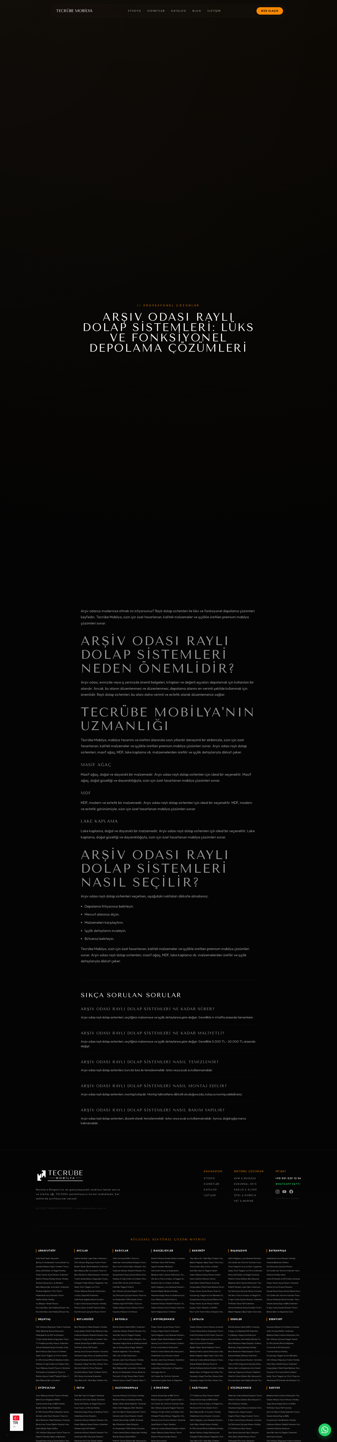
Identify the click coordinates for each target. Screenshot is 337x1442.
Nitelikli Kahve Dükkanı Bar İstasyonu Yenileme (245, 1399)
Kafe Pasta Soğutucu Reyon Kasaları (89, 1299)
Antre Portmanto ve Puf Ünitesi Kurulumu (283, 1279)
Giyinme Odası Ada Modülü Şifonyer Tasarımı (245, 1380)
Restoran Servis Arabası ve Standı (165, 1283)
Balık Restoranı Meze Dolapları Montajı (90, 1327)
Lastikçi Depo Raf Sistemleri (86, 1295)
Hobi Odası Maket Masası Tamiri (242, 1436)
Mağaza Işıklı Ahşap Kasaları (240, 1412)
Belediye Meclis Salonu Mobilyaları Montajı (284, 1335)
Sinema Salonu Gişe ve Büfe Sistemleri (282, 1303)
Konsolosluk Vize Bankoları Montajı (281, 1420)
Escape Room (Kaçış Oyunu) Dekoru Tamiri (130, 1274)
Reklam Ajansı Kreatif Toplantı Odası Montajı (91, 1307)
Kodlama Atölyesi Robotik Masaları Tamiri (130, 1270)
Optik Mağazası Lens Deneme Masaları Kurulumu (168, 1287)
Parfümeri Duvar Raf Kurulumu (279, 1408)
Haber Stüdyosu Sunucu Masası (163, 1364)
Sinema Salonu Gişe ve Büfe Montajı (50, 1403)
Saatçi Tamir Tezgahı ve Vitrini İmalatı (51, 1355)
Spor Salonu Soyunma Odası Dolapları (243, 1432)
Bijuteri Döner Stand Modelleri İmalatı (166, 1339)
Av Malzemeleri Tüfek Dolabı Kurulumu (129, 1428)
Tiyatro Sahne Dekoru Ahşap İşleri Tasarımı (53, 1339)
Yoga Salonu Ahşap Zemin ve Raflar (281, 1403)
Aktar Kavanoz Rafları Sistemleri (280, 1331)
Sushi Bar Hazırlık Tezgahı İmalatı (203, 1270)
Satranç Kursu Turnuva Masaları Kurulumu (91, 1351)
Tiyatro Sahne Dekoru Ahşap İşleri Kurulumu (91, 1279)
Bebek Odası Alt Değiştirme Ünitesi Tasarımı (207, 1372)
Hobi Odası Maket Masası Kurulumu (204, 1283)
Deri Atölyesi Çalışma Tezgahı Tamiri (128, 1291)
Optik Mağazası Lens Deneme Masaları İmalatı (168, 1335)
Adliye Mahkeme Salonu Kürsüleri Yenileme (284, 1299)
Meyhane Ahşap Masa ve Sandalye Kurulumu (168, 1295)
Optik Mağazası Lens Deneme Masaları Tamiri (207, 1420)
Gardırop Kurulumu (274, 1436)
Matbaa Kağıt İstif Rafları (85, 1428)
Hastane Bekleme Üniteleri (278, 1262)
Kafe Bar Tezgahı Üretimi (123, 1287)
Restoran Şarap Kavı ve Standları (49, 1283)
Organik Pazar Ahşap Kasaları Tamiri (243, 1416)
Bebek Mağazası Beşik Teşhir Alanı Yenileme (207, 1355)
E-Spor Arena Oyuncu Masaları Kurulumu (244, 1420)
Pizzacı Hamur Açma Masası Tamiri (165, 1327)
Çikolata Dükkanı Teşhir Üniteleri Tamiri (90, 1372)
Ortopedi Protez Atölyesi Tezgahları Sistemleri (207, 1436)
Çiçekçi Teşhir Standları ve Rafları (204, 1307)
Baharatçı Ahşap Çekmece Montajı (242, 1347)
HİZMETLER (211, 1184)
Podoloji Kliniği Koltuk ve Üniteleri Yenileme (91, 1339)
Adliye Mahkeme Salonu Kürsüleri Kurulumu (91, 1360)
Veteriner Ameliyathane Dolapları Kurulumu (130, 1262)
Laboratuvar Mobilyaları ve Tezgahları (167, 1368)
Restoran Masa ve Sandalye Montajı (127, 1399)
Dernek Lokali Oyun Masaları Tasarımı (52, 1416)
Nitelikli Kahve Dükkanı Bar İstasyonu (243, 1279)
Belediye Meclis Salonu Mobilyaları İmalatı (207, 1351)
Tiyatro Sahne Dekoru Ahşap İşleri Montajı (130, 1432)
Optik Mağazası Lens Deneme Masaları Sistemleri (245, 1258)
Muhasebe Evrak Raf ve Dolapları (50, 1335)
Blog (196, 10)
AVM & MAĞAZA (245, 1178)
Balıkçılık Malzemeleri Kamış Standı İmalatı (130, 1372)
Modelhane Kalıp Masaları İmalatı (165, 1355)
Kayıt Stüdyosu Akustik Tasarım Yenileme (53, 1368)
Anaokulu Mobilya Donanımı (278, 1428)
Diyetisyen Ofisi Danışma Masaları (88, 1436)
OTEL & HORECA (245, 1195)
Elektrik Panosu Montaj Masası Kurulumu (168, 1258)
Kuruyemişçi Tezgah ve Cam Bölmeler (282, 1355)
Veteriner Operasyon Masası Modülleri (244, 1372)
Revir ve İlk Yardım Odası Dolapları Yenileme (130, 1339)
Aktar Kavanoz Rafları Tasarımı (126, 1258)
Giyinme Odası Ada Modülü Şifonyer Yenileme (53, 1307)
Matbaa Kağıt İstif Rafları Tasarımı (127, 1303)
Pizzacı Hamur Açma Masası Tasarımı (205, 1291)
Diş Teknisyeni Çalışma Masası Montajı (244, 1424)
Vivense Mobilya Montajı (277, 1351)
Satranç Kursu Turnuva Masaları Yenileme (168, 1420)
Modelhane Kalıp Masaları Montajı (281, 1258)
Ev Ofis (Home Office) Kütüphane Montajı (206, 1428)
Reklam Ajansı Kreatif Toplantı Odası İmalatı (168, 1399)
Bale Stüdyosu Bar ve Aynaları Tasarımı (90, 1270)
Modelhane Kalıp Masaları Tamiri (50, 1295)
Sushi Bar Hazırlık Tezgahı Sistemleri (282, 1432)
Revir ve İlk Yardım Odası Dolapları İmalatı (207, 1311)
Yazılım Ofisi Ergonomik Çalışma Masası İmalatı (207, 1339)
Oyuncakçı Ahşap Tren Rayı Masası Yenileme (91, 1364)
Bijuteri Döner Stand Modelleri (48, 1408)
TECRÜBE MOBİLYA (74, 11)
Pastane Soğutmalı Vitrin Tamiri (49, 1291)
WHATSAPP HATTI (288, 1184)
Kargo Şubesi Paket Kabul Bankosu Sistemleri (91, 1331)
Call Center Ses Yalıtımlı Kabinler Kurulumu (245, 1262)
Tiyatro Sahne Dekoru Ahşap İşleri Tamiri (206, 1331)
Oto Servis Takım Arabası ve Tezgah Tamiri (245, 1295)
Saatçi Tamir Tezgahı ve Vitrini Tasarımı (283, 1376)
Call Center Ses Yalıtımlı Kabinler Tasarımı (284, 1295)
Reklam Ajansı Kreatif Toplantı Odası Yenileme (53, 1376)
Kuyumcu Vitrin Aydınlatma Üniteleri (282, 1372)
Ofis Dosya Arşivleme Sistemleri (87, 1376)
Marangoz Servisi (158, 1372)
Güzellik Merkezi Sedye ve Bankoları (51, 1436)
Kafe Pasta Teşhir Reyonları (47, 1258)
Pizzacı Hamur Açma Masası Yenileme (282, 1283)
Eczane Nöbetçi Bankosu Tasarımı (203, 1364)
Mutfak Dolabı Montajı (45, 1299)
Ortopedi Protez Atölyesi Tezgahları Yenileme (91, 1283)
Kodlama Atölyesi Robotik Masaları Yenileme (168, 1303)
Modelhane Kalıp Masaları (85, 1416)
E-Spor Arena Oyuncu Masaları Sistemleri (245, 1299)
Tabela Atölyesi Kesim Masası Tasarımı (167, 1307)
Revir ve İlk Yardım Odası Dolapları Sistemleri (130, 1266)
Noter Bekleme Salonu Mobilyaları (50, 1331)
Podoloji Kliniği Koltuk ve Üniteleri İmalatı (53, 1364)
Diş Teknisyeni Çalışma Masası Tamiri (90, 1311)
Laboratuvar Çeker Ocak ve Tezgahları (167, 1380)
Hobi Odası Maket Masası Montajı (204, 1424)
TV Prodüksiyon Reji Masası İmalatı (204, 1395)
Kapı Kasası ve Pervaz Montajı (87, 1408)
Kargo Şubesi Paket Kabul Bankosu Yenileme (284, 1368)
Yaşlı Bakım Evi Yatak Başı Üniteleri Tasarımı (207, 1258)
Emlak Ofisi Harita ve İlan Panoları (127, 1283)
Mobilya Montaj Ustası (276, 1274)
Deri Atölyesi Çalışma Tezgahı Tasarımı (167, 1408)
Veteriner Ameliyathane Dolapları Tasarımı (207, 1360)
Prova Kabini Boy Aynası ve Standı (204, 1266)
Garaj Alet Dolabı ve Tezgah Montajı (51, 1270)
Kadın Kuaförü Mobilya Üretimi (203, 1279)
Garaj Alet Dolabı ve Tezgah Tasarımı (89, 1403)
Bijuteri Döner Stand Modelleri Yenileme (129, 1403)
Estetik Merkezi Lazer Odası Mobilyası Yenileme (245, 1287)
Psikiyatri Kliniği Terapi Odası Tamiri (128, 1376)
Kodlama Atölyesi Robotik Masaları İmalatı (91, 1335)
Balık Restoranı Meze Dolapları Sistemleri (245, 1343)
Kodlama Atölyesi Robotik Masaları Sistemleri (130, 1331)
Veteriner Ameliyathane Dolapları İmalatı (168, 1428)
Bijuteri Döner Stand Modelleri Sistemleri (91, 1266)
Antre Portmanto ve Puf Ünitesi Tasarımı (206, 1335)
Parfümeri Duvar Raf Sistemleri (241, 1303)
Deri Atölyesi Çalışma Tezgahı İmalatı (282, 1339)
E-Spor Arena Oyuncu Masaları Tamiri (282, 1307)
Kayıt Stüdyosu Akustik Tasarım (164, 1299)
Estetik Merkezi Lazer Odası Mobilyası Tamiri (91, 1258)
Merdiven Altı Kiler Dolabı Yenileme (89, 1399)
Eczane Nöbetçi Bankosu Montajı (164, 1291)
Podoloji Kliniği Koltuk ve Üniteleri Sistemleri (168, 1412)
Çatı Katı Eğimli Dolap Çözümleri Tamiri (129, 1412)
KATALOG (210, 1189)
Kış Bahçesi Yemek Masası (47, 1303)
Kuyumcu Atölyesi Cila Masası (125, 1311)
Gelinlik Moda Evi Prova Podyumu (88, 1368)
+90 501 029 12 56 (288, 1178)
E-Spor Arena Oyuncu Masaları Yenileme (245, 1360)
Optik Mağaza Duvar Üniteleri (163, 1311)
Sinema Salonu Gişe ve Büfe (278, 1416)
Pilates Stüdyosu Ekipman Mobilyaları (90, 1291)
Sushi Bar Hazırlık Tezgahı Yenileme (89, 1395)
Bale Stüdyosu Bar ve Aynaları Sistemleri (52, 1287)
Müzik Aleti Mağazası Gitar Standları (128, 1408)
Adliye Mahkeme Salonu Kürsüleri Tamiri (245, 1307)
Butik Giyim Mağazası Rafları (48, 1399)
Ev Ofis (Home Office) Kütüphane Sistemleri (53, 1360)
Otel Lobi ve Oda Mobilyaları (125, 1355)
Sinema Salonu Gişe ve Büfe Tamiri (165, 1395)
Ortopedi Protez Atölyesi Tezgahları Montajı (168, 1416)
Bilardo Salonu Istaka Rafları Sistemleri (129, 1327)
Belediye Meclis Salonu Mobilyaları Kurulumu (168, 1274)
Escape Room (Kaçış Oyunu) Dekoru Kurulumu (284, 1291)
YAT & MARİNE (244, 1201)
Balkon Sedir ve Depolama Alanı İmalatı (244, 1368)
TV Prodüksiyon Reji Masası (240, 1428)
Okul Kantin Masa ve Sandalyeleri (165, 1270)
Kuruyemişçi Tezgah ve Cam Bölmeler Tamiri (207, 1295)
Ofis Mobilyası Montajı (237, 1403)
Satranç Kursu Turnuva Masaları (280, 1287)
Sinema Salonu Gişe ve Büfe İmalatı (204, 1399)
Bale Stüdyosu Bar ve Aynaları (48, 1380)
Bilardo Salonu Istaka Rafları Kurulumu (243, 1327)
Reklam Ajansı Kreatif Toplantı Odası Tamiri (130, 1380)
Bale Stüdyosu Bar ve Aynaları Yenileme (129, 1368)
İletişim (214, 10)
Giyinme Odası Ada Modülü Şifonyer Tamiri (245, 1339)
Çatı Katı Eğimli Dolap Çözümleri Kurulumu (284, 1412)
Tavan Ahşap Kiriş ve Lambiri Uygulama (245, 1266)
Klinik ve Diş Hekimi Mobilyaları (164, 1347)
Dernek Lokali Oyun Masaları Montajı (128, 1360)
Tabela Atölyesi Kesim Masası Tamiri (128, 1307)
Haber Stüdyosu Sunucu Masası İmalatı (205, 1274)
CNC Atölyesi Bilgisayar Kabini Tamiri (90, 1262)
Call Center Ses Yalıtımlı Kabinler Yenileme (284, 1270)
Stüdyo (134, 10)
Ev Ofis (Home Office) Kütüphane (280, 1343)
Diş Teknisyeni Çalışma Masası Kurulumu (245, 1291)
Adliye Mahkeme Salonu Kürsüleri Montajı (207, 1368)
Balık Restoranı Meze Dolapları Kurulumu (53, 1420)
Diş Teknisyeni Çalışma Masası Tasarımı (129, 1295)
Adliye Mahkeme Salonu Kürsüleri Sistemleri (53, 1347)
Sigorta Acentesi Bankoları (162, 1266)
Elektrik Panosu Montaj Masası (164, 1436)
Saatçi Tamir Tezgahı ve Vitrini (87, 1287)
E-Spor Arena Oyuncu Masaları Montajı (90, 1303)
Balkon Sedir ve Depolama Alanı (280, 1311)
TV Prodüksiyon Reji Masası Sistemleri (52, 1343)
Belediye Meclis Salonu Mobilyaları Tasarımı (284, 1395)
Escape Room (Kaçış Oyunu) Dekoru (127, 1364)
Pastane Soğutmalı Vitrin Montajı (126, 1351)
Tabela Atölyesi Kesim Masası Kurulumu (206, 1327)
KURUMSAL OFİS (245, 1184)
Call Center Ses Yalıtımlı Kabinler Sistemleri (168, 1403)
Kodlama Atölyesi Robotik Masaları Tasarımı (91, 1432)
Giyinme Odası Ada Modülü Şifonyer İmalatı (53, 1311)
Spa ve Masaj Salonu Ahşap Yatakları (128, 1347)
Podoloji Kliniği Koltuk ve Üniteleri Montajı (130, 1279)
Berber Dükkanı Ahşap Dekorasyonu (204, 1432)
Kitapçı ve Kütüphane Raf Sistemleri (243, 1331)
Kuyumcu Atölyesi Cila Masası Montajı (128, 1395)
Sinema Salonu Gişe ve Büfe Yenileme (128, 1420)
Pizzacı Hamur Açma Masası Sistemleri (52, 1274)
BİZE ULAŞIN (269, 10)
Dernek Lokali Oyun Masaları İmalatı (128, 1416)
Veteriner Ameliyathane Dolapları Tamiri (245, 1395)
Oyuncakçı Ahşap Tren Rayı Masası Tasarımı (207, 1380)
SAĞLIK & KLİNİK (245, 1189)
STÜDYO (209, 1178)
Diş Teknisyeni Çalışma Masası (279, 1266)
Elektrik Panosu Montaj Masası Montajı (52, 1279)
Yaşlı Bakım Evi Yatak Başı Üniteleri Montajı (91, 1380)
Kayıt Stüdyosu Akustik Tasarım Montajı (52, 1395)
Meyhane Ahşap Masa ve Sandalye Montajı (91, 1355)
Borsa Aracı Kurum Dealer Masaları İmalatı (53, 1424)
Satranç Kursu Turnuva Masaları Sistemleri (168, 1343)
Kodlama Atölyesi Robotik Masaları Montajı (91, 1420)
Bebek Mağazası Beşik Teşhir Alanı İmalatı (245, 1311)
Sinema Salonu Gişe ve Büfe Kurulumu (89, 1343)
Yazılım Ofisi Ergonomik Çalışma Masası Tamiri (245, 1364)
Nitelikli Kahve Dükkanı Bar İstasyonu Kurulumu (168, 1351)
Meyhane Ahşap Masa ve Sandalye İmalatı (130, 1343)
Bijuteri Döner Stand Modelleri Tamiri (205, 1347)
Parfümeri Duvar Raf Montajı (163, 1262)
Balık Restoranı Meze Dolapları (126, 1424)
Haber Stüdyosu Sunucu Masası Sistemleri (91, 1424)
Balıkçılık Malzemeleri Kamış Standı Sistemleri (53, 1262)
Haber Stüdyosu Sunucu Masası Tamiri (166, 1432)
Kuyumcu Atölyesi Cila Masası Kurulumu (283, 1327)
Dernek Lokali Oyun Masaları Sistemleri (167, 1360)
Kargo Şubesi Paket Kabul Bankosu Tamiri (207, 1287)
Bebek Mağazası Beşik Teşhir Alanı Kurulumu (207, 1262)
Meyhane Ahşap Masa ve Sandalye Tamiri (91, 1412)
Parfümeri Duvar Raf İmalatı (86, 1347)
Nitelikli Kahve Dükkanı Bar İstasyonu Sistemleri (245, 1376)
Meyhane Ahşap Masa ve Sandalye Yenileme (245, 1408)
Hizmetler (156, 10)
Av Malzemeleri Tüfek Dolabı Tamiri (128, 1299)
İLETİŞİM (210, 1195)
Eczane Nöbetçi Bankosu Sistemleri (242, 1355)
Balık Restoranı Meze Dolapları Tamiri (244, 1351)
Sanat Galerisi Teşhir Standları (163, 1424)
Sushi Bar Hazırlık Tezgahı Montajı (127, 1335)
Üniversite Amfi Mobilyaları (278, 1347)
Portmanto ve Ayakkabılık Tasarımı (50, 1372)
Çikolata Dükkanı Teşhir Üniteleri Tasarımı (53, 1266)
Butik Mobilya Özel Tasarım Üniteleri (51, 1351)
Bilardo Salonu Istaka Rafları (124, 1436)
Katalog (178, 10)
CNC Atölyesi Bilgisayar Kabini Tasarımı (53, 1432)
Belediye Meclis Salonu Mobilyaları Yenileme (245, 1283)
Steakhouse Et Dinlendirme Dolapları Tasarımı (284, 1380)
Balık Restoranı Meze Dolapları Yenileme (91, 1274)
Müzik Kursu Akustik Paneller (202, 1343)
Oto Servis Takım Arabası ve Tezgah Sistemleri (207, 1403)
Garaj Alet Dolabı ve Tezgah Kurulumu (243, 1274)
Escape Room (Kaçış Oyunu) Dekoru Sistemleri (207, 1299)
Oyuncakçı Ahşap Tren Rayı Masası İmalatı (207, 1376)
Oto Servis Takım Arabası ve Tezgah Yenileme (168, 1279)
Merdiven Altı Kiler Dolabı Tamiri (204, 1408)
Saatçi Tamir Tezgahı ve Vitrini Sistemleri (245, 1270)
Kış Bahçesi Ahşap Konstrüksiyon (242, 1335)
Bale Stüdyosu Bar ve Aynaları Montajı (205, 1412)
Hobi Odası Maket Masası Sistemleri (282, 1364)
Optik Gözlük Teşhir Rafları (47, 1428)
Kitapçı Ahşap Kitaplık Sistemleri (165, 1331)
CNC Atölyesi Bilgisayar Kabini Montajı (283, 1360)
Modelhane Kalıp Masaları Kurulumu (205, 1416)
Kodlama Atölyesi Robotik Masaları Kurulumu (284, 1424)
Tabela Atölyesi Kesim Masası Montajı (283, 1399)
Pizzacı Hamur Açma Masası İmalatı (204, 1303)
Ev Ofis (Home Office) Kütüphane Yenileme (53, 1412)
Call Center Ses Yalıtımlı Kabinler (165, 1376)
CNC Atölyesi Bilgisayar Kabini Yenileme (53, 1327)
